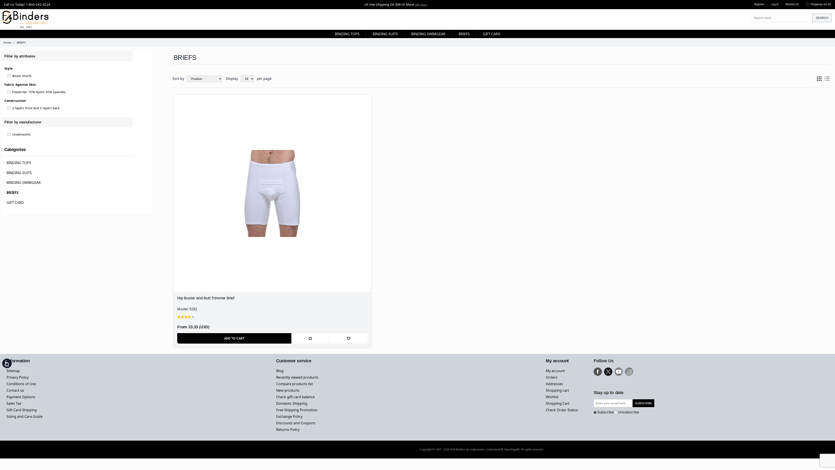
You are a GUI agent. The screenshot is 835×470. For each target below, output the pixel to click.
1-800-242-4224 (38, 4)
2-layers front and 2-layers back (36, 108)
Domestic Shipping (291, 403)
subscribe (643, 403)
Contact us (15, 390)
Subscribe (605, 412)
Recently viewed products (297, 377)
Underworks (21, 134)
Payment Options (21, 397)
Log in (774, 4)
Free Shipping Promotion (296, 410)
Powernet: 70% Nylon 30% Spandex (39, 92)
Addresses (554, 384)
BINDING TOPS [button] (347, 34)
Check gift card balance (295, 397)
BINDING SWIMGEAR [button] (428, 34)
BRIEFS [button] (464, 34)
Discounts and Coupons (296, 423)
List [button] (827, 78)
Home (7, 42)
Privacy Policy (18, 377)
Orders (552, 377)
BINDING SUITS (19, 172)
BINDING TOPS (19, 162)
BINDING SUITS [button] (385, 34)
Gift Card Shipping (22, 410)
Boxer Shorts (22, 76)
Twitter (608, 372)
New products (287, 390)
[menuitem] (347, 34)
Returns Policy (288, 429)
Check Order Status (562, 410)
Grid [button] (819, 78)
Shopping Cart (557, 403)
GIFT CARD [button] (491, 34)
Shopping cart (557, 390)
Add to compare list (310, 338)
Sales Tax (14, 403)
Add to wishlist (348, 338)
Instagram (629, 372)
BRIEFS (12, 192)
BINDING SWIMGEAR (24, 182)
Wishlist (552, 397)
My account (555, 371)
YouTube (619, 372)
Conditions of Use (21, 384)
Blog (280, 371)
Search (822, 18)
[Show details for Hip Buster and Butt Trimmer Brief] (272, 193)
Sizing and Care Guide (25, 416)
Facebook (598, 372)
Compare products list (294, 384)
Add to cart (234, 338)
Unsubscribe (628, 412)
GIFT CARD (15, 202)
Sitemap (13, 371)
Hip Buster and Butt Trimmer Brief (205, 298)
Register (759, 4)
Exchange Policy (289, 416)
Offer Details (421, 4)
